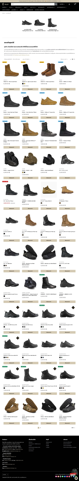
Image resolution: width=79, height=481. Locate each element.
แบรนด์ (10, 7)
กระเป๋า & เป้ (32, 7)
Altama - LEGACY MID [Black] (47, 170)
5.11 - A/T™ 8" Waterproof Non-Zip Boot (29, 232)
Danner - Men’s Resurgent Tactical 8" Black (11, 141)
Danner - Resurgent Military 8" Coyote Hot (29, 141)
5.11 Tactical (61, 168)
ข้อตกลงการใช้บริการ (67, 444)
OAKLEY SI (5, 80)
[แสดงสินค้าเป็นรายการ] (74, 59)
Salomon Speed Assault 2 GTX (66, 324)
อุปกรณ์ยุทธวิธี (41, 7)
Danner (60, 80)
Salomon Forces (25, 55)
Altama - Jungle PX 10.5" (9, 170)
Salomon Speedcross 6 (64, 355)
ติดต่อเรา (30, 445)
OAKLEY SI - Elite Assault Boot (10, 81)
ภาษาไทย (4, 474)
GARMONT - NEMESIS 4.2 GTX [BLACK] (65, 295)
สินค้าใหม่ (4, 7)
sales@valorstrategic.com (10, 456)
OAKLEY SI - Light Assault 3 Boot (29, 81)
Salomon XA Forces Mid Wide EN (29, 355)
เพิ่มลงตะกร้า (11, 89)
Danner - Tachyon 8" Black (65, 140)
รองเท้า (25, 7)
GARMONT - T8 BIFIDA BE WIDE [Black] (29, 201)
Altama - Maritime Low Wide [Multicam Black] (28, 264)
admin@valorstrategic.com (10, 468)
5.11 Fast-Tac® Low (8, 231)
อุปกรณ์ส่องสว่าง (50, 7)
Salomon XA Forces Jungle (28, 386)
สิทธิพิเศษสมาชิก (30, 9)
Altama (5, 168)
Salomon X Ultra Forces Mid (47, 324)
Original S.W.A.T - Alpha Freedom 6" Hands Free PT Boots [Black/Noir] (30, 295)
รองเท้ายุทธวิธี (8, 13)
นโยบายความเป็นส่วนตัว (67, 442)
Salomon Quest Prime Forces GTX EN (49, 386)
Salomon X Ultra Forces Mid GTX (11, 355)
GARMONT (24, 199)
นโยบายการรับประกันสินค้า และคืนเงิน (69, 447)
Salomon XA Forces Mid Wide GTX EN (12, 386)
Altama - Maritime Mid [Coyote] (10, 416)
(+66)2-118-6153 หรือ (8, 449)
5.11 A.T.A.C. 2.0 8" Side (64, 263)
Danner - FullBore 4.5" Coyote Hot (66, 112)
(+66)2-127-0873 (8, 460)
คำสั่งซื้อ (47, 445)
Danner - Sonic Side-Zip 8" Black (11, 112)
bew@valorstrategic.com (15, 451)
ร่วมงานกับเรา (31, 450)
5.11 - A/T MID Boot (8, 263)
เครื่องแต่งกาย (18, 7)
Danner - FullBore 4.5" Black (65, 81)
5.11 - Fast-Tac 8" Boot (8, 201)
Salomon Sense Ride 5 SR (46, 355)
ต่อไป (73, 427)
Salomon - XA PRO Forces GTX (10, 324)
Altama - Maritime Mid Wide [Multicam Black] (65, 417)
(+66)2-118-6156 (7, 455)
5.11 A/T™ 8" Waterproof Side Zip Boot (48, 232)
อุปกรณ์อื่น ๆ (14, 9)
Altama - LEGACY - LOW (27, 170)
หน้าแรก (3, 13)
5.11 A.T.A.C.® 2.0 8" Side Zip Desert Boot (67, 232)
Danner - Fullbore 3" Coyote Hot (48, 112)
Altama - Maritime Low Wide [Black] (48, 263)
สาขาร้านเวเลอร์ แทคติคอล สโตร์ (34, 447)
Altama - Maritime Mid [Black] (47, 416)
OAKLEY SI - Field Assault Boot (47, 81)
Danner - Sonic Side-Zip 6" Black (29, 112)
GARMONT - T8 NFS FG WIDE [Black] (48, 294)
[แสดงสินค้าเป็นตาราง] (72, 59)
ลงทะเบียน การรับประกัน (39, 9)
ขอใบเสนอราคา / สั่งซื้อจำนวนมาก (35, 444)
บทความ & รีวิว (31, 449)
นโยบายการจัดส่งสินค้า (67, 445)
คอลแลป (21, 9)
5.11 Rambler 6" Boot (63, 201)
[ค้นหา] (55, 4)
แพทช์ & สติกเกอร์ (6, 9)
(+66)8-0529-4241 (19, 449)
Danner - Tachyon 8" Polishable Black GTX (49, 141)
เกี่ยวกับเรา (30, 442)
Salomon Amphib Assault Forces (11, 294)
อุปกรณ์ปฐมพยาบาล (61, 7)
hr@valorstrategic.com (10, 464)
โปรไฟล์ (47, 444)
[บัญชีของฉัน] (69, 4)
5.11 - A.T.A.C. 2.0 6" (63, 170)
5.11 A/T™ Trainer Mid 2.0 (46, 201)
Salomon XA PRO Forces (27, 324)
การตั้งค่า (47, 447)
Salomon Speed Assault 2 (64, 386)
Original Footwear (26, 292)
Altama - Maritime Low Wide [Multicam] (28, 417)
